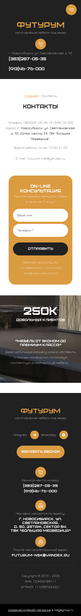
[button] (41, 452)
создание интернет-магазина (29, 610)
